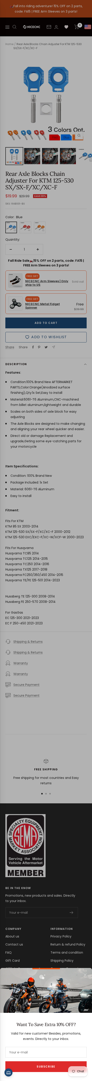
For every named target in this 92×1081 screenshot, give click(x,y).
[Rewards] (8, 1072)
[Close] (85, 974)
